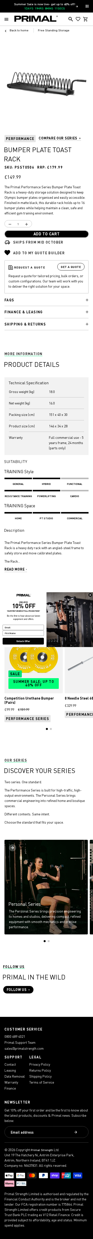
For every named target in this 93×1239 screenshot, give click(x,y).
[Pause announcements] (87, 6)
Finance (10, 1088)
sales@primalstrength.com (24, 1048)
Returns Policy (40, 1070)
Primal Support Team (19, 1042)
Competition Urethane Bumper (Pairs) (29, 700)
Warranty (11, 1082)
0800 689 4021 (14, 1036)
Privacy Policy (39, 1064)
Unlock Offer (23, 641)
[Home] (36, 19)
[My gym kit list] (78, 19)
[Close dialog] (90, 594)
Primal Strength (42, 1150)
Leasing (10, 1070)
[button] (7, 19)
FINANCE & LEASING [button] (23, 312)
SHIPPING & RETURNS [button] (25, 324)
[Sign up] (76, 1132)
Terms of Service (41, 1082)
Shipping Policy (40, 1076)
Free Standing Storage (53, 30)
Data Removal (14, 1076)
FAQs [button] (9, 300)
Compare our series (58, 138)
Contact (10, 1064)
